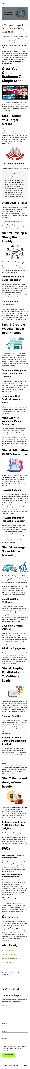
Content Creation (19, 972)
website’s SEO (9, 540)
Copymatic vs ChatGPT (9, 954)
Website (4, 1038)
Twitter (18, 588)
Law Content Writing (8, 962)
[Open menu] (27, 3)
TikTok (7, 617)
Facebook (5, 588)
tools (26, 498)
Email (4, 1031)
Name (4, 1023)
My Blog (4, 3)
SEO (16, 479)
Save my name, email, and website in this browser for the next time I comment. (15, 1048)
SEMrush (4, 503)
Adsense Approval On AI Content (12, 958)
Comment (5, 1005)
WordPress (25, 1065)
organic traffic (16, 483)
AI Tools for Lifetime (8, 950)
